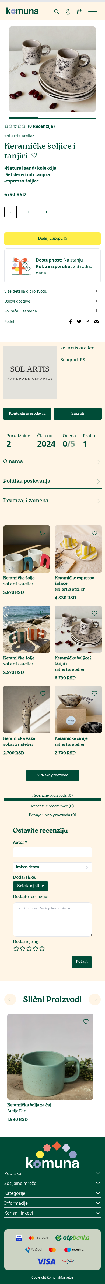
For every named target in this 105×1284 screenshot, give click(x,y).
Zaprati (77, 413)
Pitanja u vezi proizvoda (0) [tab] (52, 815)
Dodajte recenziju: (30, 897)
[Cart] (80, 11)
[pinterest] (88, 321)
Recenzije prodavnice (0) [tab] (52, 806)
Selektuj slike (30, 886)
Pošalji (82, 962)
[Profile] (68, 12)
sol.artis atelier (19, 136)
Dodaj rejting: (26, 942)
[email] (96, 321)
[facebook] (70, 321)
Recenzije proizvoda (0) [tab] (52, 795)
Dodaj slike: (24, 878)
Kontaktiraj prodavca (27, 413)
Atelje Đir (16, 1111)
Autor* (20, 843)
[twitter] (79, 321)
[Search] (56, 11)
